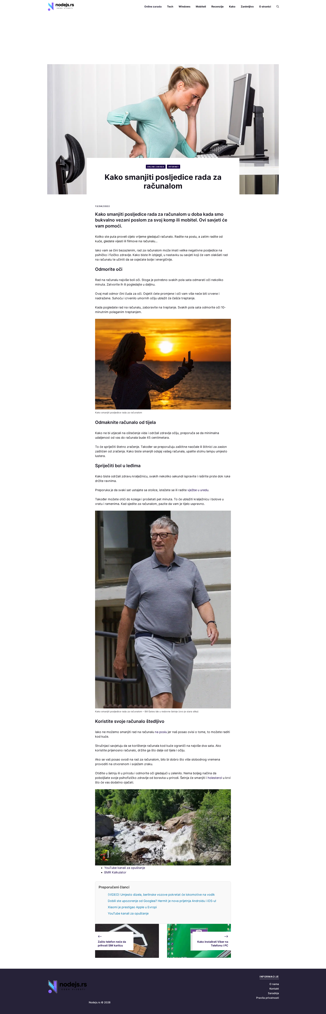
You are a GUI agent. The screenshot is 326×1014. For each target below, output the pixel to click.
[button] (276, 6)
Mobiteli (201, 6)
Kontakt (274, 988)
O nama (274, 984)
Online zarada (153, 6)
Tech (170, 6)
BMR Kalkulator (115, 872)
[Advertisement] (163, 38)
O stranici (265, 6)
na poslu (161, 732)
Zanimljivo (247, 6)
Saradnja (273, 993)
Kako (232, 6)
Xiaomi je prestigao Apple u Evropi (132, 907)
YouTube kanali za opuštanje (124, 868)
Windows (184, 6)
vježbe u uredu (197, 490)
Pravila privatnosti (267, 997)
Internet (173, 167)
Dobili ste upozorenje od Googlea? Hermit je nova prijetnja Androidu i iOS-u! (162, 901)
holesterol (215, 778)
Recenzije (217, 6)
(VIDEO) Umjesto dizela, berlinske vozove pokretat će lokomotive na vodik (161, 894)
